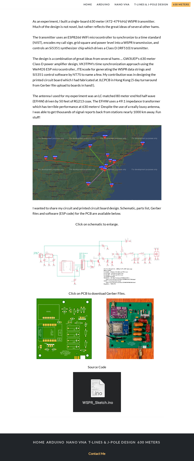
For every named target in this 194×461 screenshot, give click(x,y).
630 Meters (181, 4)
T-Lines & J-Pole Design (151, 4)
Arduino (103, 4)
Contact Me (97, 453)
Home (88, 4)
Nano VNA (122, 4)
